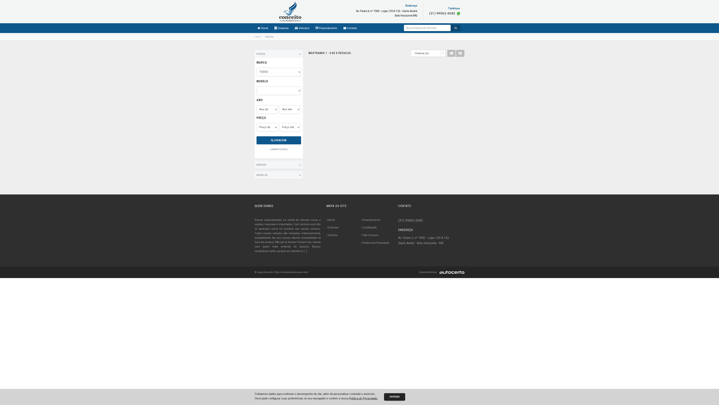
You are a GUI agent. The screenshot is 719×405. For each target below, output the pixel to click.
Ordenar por (422, 53)
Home (264, 28)
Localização (370, 227)
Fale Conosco (370, 235)
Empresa (283, 28)
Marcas (261, 164)
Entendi (395, 396)
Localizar (279, 140)
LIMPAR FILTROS (279, 149)
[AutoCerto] (451, 272)
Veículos (303, 28)
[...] (305, 251)
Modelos (262, 175)
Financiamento (327, 28)
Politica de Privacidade (376, 242)
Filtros (261, 53)
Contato (351, 28)
